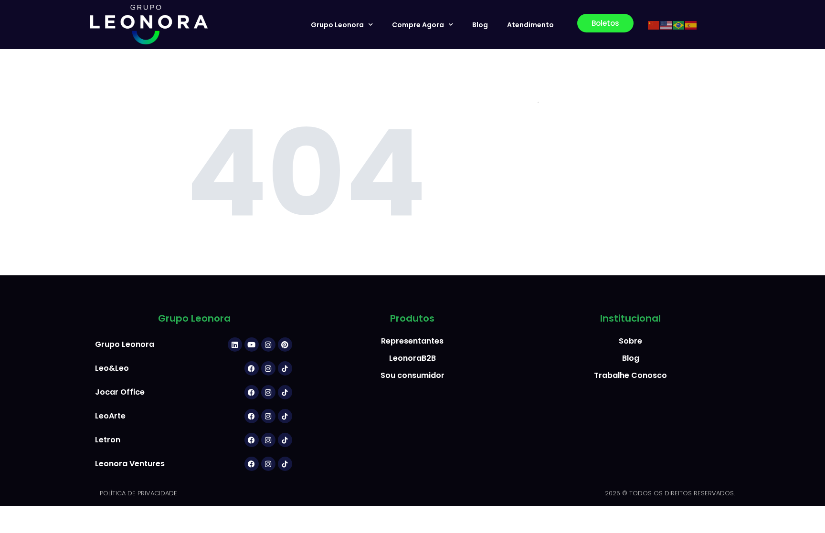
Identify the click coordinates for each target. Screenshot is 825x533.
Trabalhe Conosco (630, 375)
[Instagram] (268, 344)
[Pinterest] (285, 344)
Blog (480, 25)
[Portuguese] (679, 25)
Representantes (412, 340)
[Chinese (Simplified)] (654, 25)
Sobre (630, 340)
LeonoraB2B (412, 358)
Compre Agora (418, 25)
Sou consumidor (412, 375)
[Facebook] (251, 368)
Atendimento (530, 25)
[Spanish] (691, 25)
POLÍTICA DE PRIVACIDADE (138, 493)
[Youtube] (251, 344)
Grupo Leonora (337, 25)
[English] (666, 25)
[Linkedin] (235, 344)
